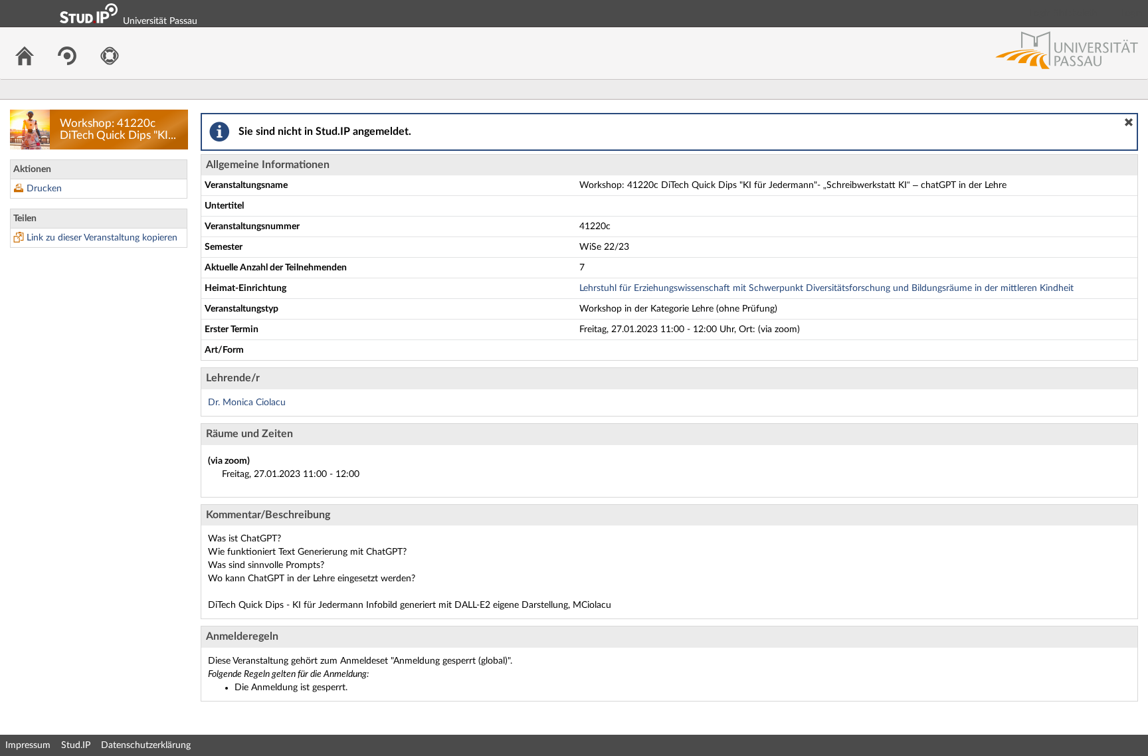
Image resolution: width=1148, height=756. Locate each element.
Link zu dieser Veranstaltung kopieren (102, 237)
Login (1132, 13)
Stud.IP (75, 745)
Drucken (44, 188)
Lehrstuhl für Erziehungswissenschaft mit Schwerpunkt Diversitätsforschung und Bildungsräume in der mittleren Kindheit (826, 288)
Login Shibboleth (1064, 13)
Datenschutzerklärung (146, 745)
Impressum (27, 745)
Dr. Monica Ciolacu (247, 402)
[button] (1128, 122)
